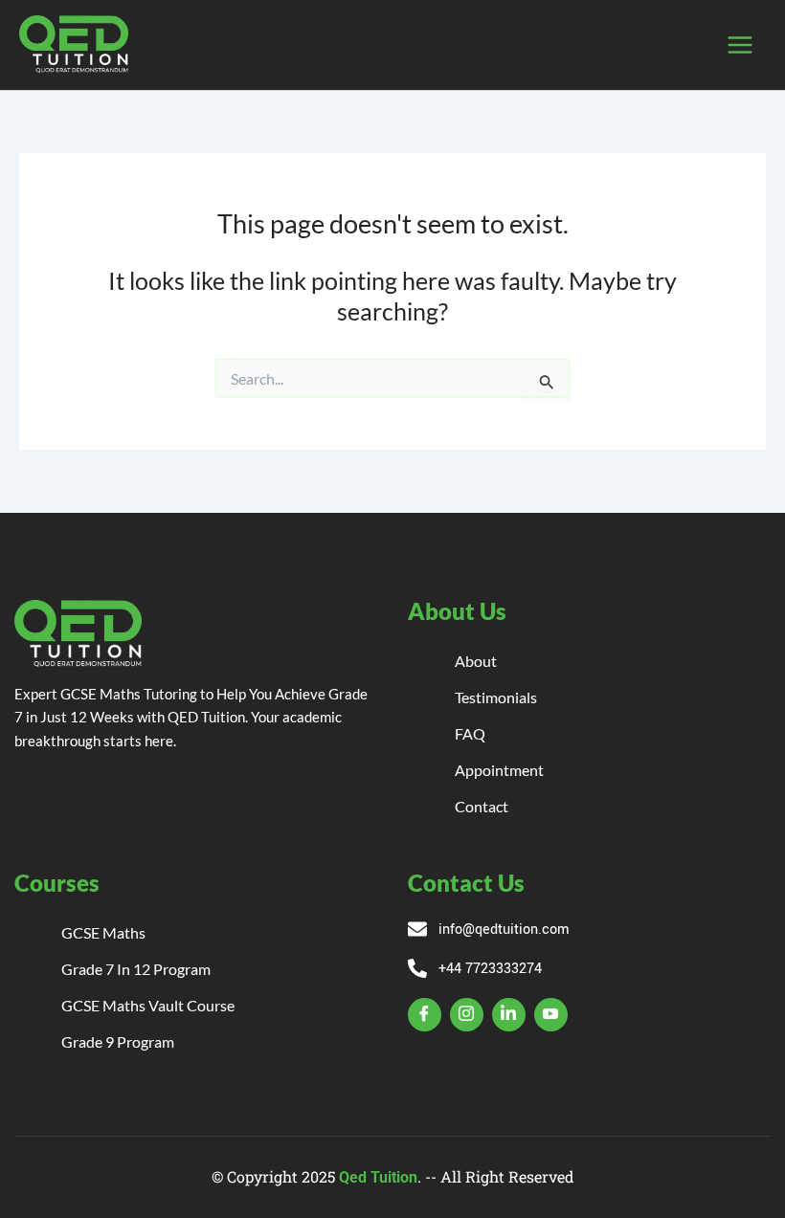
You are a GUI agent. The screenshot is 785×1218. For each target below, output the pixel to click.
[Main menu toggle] (739, 45)
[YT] (551, 1014)
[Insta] (466, 1014)
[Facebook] (424, 1014)
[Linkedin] (509, 1014)
